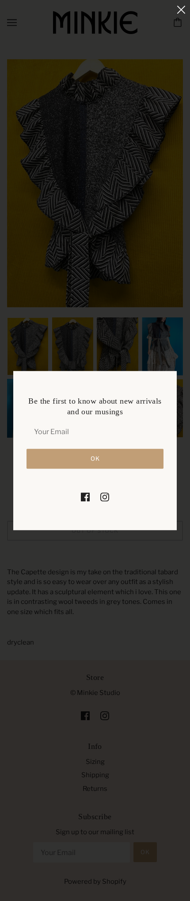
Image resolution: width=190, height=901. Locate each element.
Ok (95, 458)
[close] (181, 9)
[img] (85, 496)
